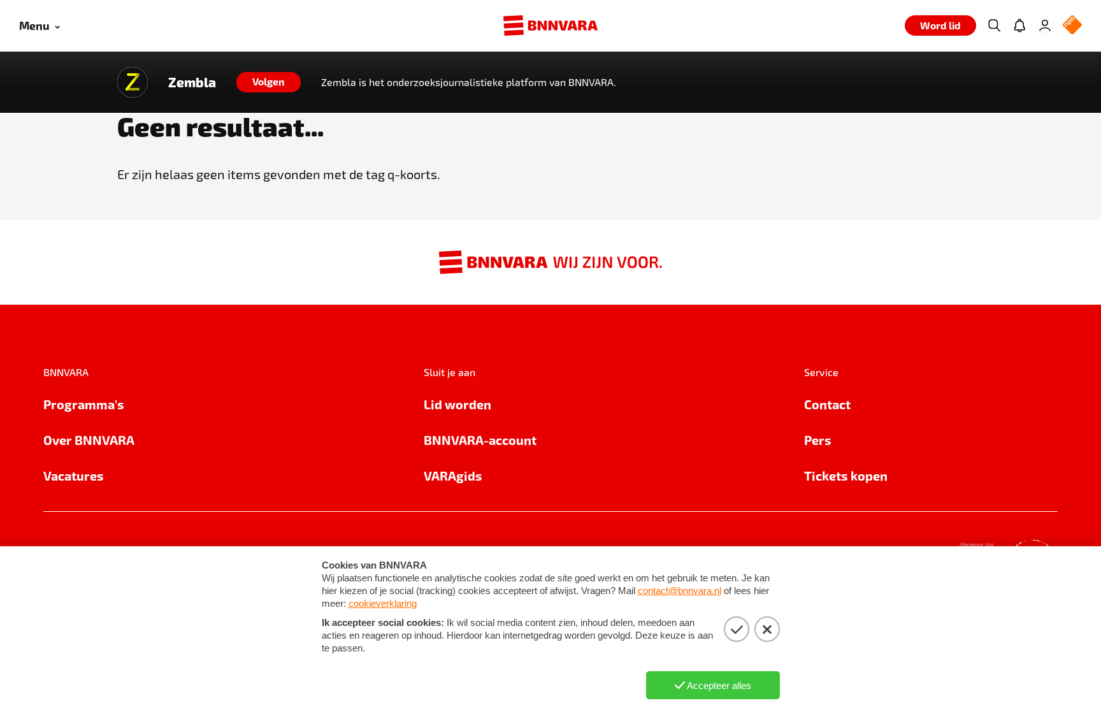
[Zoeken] (994, 25)
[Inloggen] (1045, 25)
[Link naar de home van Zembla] (132, 82)
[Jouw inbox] (1019, 25)
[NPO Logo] (1072, 25)
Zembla (192, 82)
